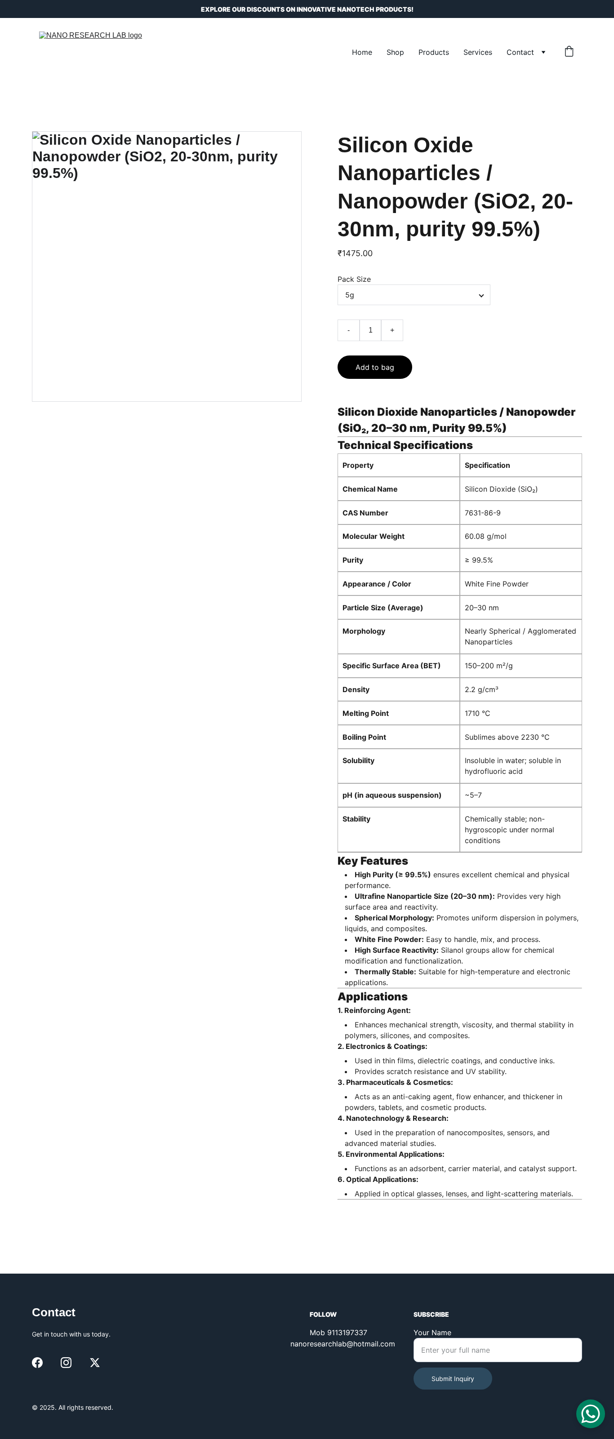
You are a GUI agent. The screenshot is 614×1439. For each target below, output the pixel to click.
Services (477, 52)
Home (362, 52)
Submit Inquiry (453, 1378)
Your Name (432, 1332)
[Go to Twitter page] (94, 1362)
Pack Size (354, 279)
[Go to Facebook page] (37, 1362)
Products (433, 52)
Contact (520, 52)
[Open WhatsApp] (590, 1413)
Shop (395, 52)
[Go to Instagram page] (66, 1362)
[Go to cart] (569, 52)
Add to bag (375, 367)
